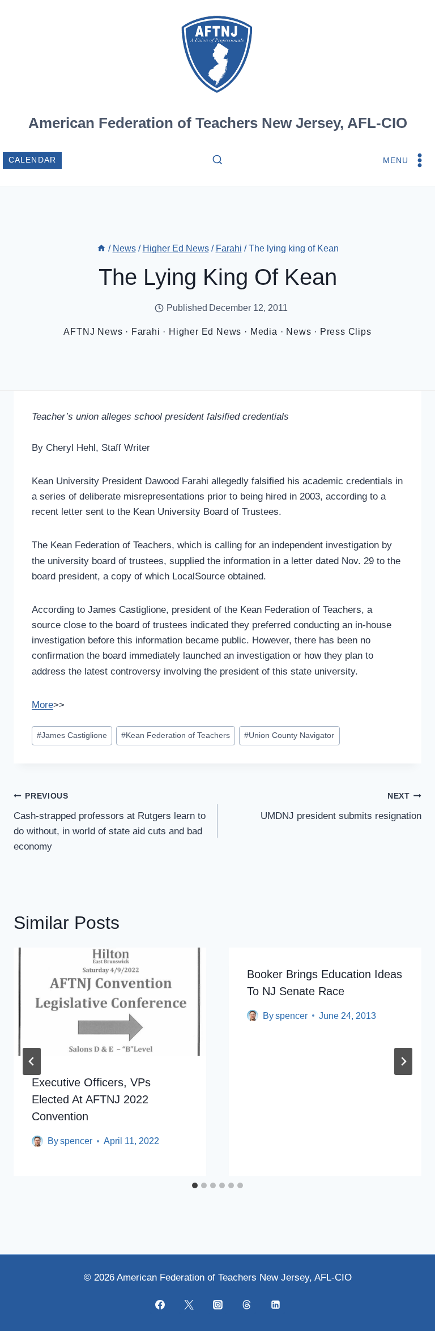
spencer (76, 1141)
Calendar (32, 160)
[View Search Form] (217, 160)
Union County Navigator (289, 735)
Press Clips (346, 331)
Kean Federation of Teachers (175, 735)
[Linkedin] (275, 1304)
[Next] (403, 1061)
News (298, 331)
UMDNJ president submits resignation (341, 806)
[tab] (195, 1185)
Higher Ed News (205, 331)
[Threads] (246, 1304)
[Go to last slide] (32, 1061)
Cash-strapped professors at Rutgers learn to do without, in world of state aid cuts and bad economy (110, 822)
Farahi (145, 331)
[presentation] (110, 1002)
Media (264, 331)
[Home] (101, 248)
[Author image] (37, 1141)
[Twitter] (188, 1304)
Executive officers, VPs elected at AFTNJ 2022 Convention (91, 1099)
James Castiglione (72, 735)
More (42, 704)
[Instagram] (217, 1304)
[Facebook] (159, 1304)
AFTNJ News (92, 331)
